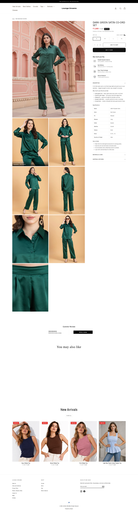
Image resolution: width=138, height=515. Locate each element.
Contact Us (14, 493)
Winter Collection (44, 490)
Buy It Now (109, 50)
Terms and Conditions (16, 485)
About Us (14, 483)
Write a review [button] (83, 332)
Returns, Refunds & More (17, 490)
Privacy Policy (15, 488)
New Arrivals (17, 6)
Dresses (15, 10)
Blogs (13, 495)
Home (13, 18)
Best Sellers (27, 6)
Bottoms (50, 6)
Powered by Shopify (69, 508)
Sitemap (14, 498)
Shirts (42, 485)
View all (69, 415)
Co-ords (35, 6)
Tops (42, 6)
